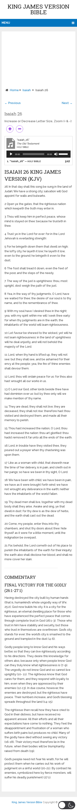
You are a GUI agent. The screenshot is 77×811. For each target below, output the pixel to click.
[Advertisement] (38, 61)
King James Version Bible (38, 9)
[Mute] (56, 154)
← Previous (12, 103)
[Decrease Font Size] (19, 129)
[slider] (64, 154)
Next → (67, 103)
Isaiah (27, 90)
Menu (6, 22)
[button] (66, 805)
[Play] (11, 154)
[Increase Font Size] (9, 129)
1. (24, 161)
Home (14, 90)
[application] (38, 154)
